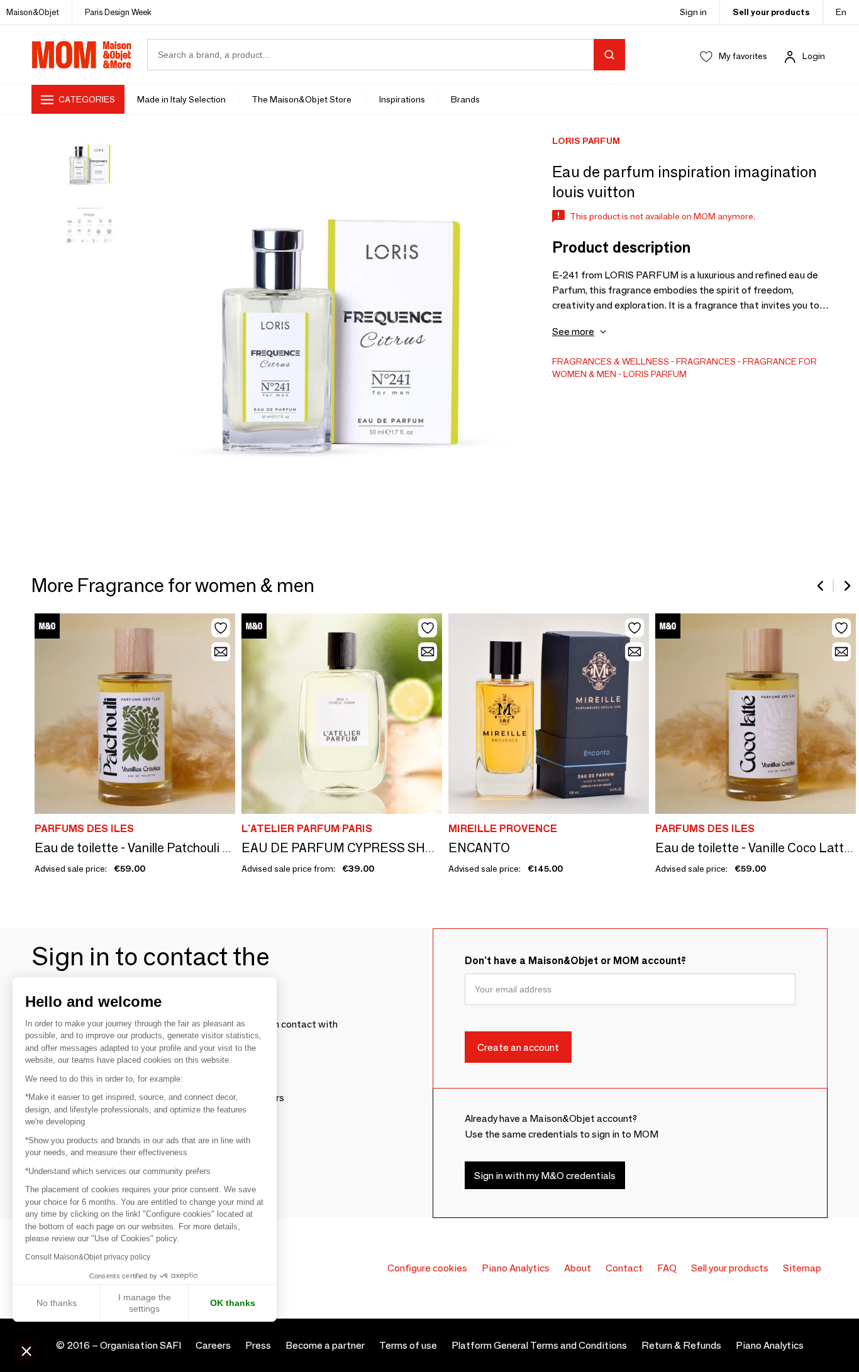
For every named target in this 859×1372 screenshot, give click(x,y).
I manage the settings (144, 1303)
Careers (213, 1345)
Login (813, 56)
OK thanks (232, 1303)
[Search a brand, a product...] (609, 54)
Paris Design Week (118, 12)
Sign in (693, 12)
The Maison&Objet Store (302, 99)
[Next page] (846, 585)
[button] (26, 1351)
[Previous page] (821, 585)
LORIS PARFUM (655, 374)
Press (258, 1345)
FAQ (667, 1268)
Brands (465, 99)
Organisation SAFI (140, 1345)
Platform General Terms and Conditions (539, 1345)
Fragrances (706, 361)
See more (573, 332)
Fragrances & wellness (610, 361)
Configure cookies (427, 1268)
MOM (81, 55)
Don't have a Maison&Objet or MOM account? (575, 961)
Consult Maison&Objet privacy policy (87, 1257)
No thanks (56, 1303)
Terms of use (408, 1345)
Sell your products (771, 12)
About (577, 1268)
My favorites (743, 56)
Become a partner (325, 1345)
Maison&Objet (32, 12)
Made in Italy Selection (181, 99)
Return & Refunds (681, 1345)
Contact (624, 1268)
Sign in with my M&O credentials (545, 1175)
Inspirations (402, 99)
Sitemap (802, 1268)
